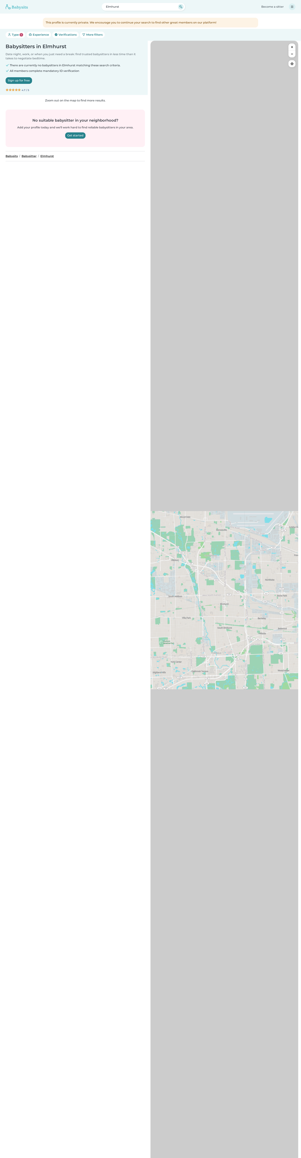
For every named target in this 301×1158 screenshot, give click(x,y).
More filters (94, 34)
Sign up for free (19, 80)
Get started (75, 135)
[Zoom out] (291, 53)
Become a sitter (272, 6)
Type (16, 34)
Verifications (67, 34)
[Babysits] (17, 7)
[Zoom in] (291, 46)
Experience (40, 34)
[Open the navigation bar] (292, 6)
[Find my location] (291, 63)
